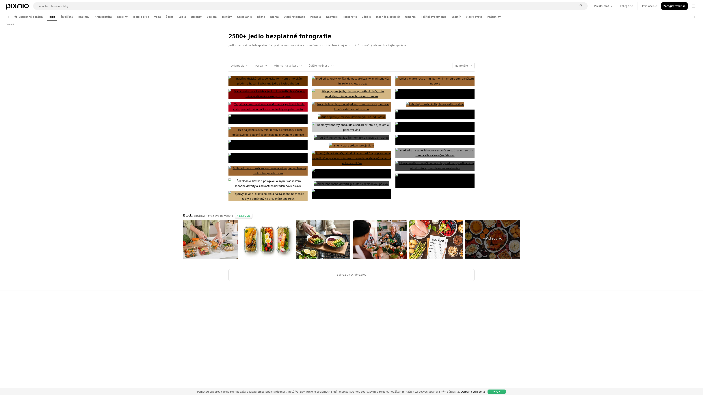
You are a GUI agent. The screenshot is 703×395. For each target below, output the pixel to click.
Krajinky (84, 16)
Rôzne (261, 16)
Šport (169, 16)
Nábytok (332, 16)
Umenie (410, 16)
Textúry (227, 16)
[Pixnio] (17, 7)
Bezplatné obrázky (31, 16)
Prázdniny (494, 16)
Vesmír (456, 16)
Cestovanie (244, 16)
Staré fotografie (294, 16)
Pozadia (315, 16)
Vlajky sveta (474, 16)
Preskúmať (601, 6)
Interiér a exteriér (388, 16)
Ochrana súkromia (473, 391)
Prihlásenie (649, 6)
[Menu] (693, 6)
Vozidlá (212, 16)
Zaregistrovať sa (674, 6)
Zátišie (366, 16)
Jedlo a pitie (141, 16)
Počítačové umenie (433, 16)
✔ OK (496, 391)
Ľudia (182, 16)
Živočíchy (67, 16)
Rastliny (122, 16)
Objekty (196, 16)
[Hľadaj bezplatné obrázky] (581, 5)
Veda (157, 16)
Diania (274, 16)
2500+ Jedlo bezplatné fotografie (279, 36)
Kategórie (626, 6)
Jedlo (52, 16)
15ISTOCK (243, 215)
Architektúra (103, 16)
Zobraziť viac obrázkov (351, 274)
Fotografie (350, 16)
